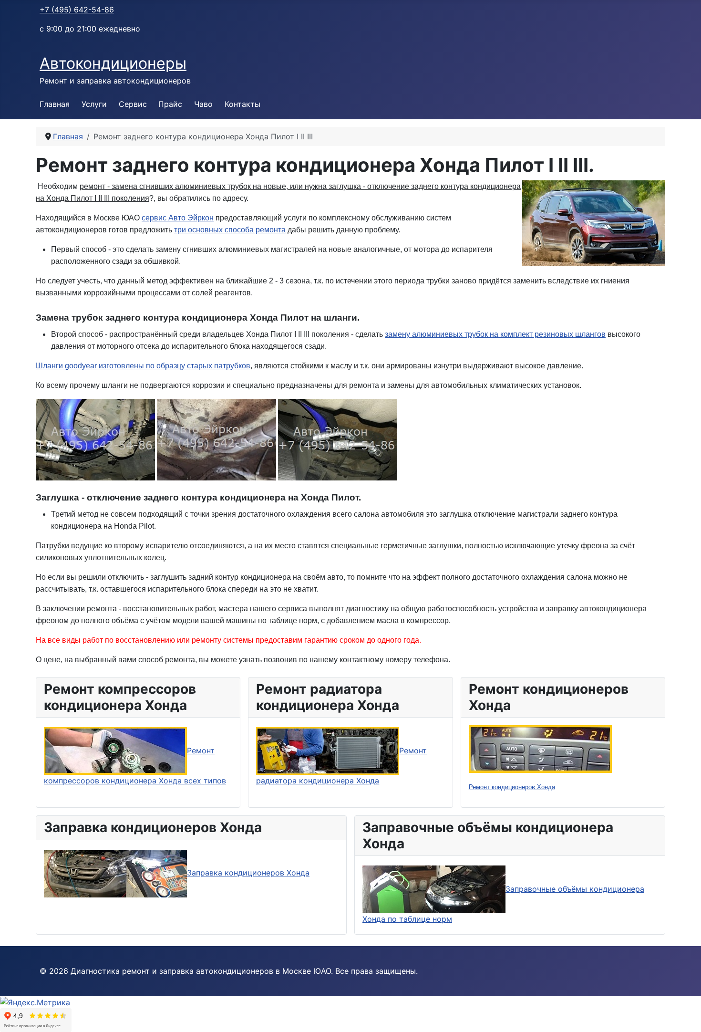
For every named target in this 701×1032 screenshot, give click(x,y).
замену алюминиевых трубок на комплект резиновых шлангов (495, 334)
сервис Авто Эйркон (178, 218)
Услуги (94, 104)
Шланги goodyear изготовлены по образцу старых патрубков (143, 366)
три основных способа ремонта (230, 230)
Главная (55, 104)
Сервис (133, 104)
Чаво (203, 104)
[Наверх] (684, 1014)
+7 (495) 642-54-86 (77, 9)
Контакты (242, 104)
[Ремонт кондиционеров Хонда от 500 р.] (540, 748)
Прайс (170, 104)
